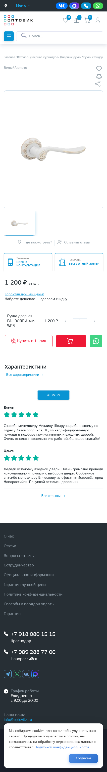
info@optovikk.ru (18, 720)
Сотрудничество (19, 565)
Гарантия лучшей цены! (24, 294)
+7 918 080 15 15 (33, 634)
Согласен (83, 758)
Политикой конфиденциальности (62, 747)
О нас (9, 537)
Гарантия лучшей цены (25, 585)
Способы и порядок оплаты (29, 604)
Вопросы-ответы (19, 556)
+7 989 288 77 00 (33, 652)
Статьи (10, 546)
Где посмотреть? (38, 242)
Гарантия (12, 614)
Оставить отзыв (77, 242)
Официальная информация (29, 575)
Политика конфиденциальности (33, 595)
